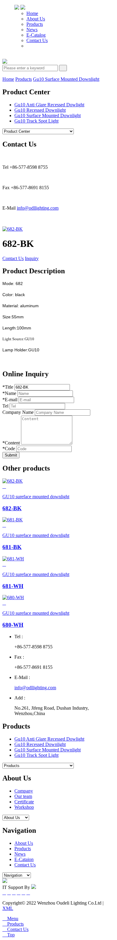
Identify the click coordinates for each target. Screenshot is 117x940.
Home (32, 13)
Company (23, 790)
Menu (10, 918)
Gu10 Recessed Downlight (40, 110)
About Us (35, 18)
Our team (23, 796)
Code (8, 448)
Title (7, 387)
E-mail (9, 399)
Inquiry (32, 258)
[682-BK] (12, 229)
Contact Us (37, 40)
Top (8, 934)
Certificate (24, 801)
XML (7, 908)
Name (9, 393)
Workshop (24, 807)
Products (34, 24)
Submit (11, 455)
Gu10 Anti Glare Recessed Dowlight (49, 104)
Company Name (18, 412)
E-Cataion (24, 859)
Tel (5, 405)
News (32, 29)
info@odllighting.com (37, 208)
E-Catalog (36, 35)
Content (11, 442)
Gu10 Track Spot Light (36, 120)
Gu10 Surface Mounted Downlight (66, 79)
